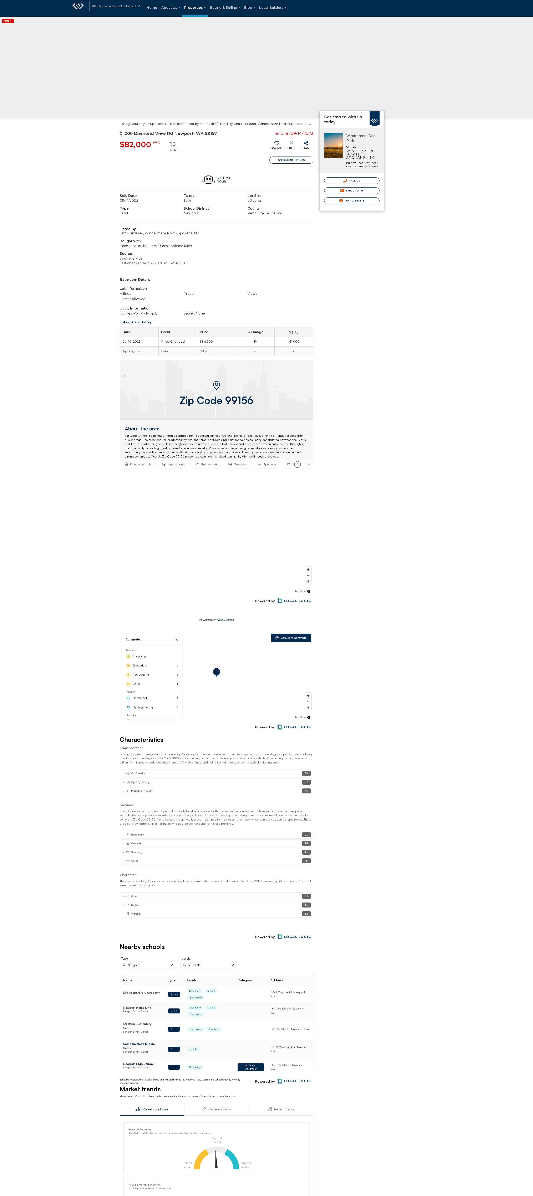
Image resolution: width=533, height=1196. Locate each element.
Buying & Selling (226, 11)
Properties (195, 11)
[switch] (276, 147)
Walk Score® (225, 619)
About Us (171, 11)
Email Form (354, 190)
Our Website (354, 200)
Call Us (354, 180)
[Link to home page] (78, 8)
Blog (250, 11)
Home (152, 8)
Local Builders (273, 11)
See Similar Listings (291, 160)
